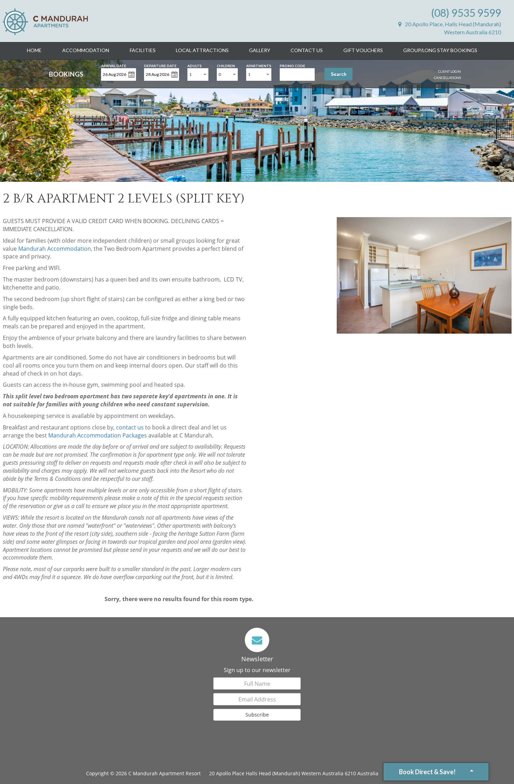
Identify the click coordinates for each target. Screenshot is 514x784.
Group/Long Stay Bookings (440, 50)
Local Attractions (202, 50)
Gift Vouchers (363, 50)
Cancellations (447, 78)
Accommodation (85, 50)
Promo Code (292, 65)
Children (226, 65)
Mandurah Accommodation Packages (97, 435)
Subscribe (257, 714)
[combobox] (197, 74)
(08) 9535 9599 (466, 12)
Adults (194, 65)
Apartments (258, 65)
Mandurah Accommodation (54, 248)
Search (339, 74)
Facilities (143, 50)
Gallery (259, 50)
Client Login (449, 71)
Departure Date (160, 65)
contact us (130, 427)
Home (34, 50)
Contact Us (307, 50)
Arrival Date (113, 65)
